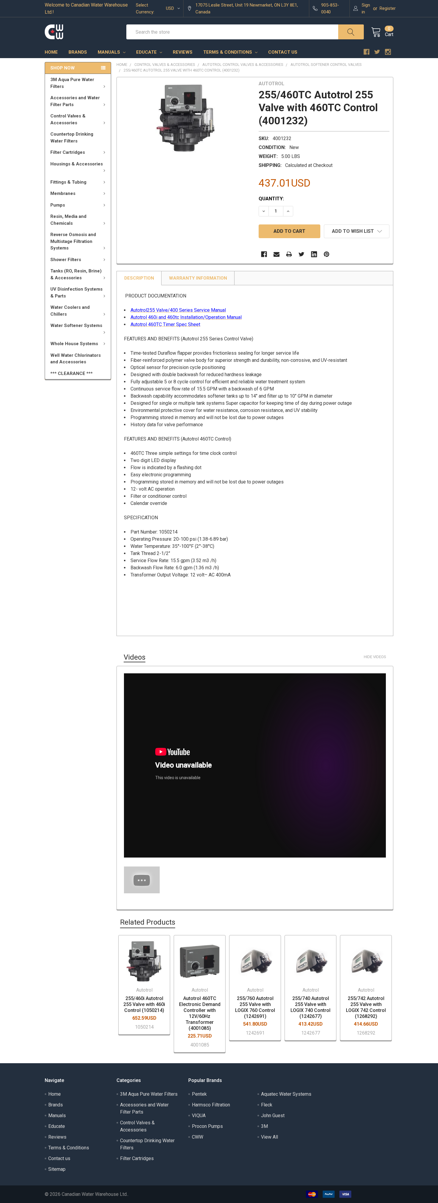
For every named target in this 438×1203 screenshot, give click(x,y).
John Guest (273, 1115)
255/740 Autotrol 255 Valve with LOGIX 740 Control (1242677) (310, 1007)
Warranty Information (198, 278)
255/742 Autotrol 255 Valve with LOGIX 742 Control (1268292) (366, 1007)
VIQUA (199, 1115)
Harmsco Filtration (211, 1105)
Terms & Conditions (228, 52)
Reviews (182, 52)
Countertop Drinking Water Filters (71, 137)
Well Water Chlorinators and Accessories (75, 359)
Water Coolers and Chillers (70, 311)
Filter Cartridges (67, 152)
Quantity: (271, 198)
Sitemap (57, 1169)
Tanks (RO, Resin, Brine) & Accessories (76, 274)
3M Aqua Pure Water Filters (72, 83)
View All (269, 1137)
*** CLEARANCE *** (71, 373)
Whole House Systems (74, 343)
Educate (147, 52)
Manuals (109, 52)
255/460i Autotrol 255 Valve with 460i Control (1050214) (144, 1004)
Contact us (282, 52)
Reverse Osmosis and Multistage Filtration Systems (73, 241)
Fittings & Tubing (68, 182)
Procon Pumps (207, 1126)
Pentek (199, 1094)
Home (51, 52)
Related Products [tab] (147, 922)
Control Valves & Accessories (68, 119)
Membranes (62, 193)
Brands (78, 52)
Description (139, 278)
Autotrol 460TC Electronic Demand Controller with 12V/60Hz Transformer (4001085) (199, 1013)
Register (388, 8)
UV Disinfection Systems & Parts (76, 292)
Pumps (57, 205)
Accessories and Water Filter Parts (75, 101)
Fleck (266, 1105)
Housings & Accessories (76, 164)
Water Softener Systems (76, 325)
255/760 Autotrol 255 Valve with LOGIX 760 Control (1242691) (255, 1007)
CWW (197, 1137)
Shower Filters (65, 259)
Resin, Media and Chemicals (68, 220)
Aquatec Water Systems (286, 1094)
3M (264, 1126)
